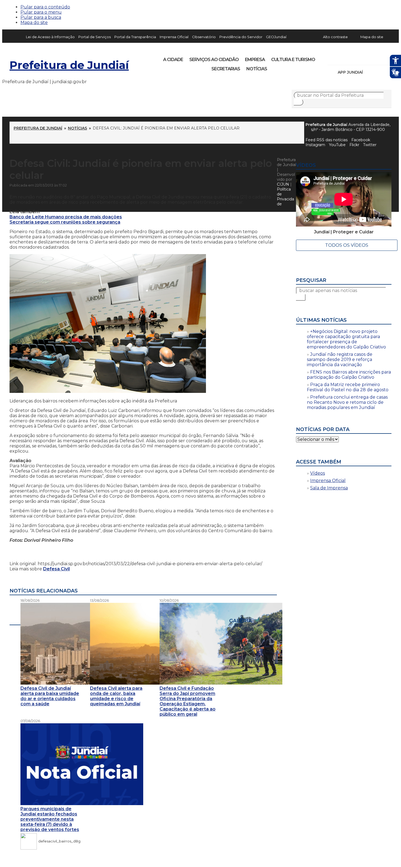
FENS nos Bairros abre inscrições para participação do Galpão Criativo (349, 374)
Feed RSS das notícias (327, 139)
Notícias (256, 68)
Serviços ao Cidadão (214, 59)
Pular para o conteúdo (45, 7)
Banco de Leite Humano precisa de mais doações (66, 216)
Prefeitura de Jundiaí (69, 65)
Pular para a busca (40, 17)
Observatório (204, 37)
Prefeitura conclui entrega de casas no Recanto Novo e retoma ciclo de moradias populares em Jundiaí (347, 402)
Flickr (379, 58)
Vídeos (317, 473)
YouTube (360, 58)
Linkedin (369, 58)
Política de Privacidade (285, 196)
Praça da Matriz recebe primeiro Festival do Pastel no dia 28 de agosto (347, 387)
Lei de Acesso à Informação (50, 37)
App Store (369, 72)
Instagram (342, 58)
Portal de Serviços (94, 37)
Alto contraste (335, 37)
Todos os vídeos (346, 245)
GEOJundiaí (276, 37)
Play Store (378, 72)
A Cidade (173, 59)
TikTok (351, 58)
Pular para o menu (41, 12)
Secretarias (225, 68)
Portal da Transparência (135, 37)
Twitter (369, 144)
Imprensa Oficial (174, 37)
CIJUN (283, 184)
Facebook (360, 139)
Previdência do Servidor (240, 37)
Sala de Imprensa (329, 487)
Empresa (255, 59)
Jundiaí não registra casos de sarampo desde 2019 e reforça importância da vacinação (339, 359)
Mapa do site (34, 22)
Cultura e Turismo (293, 59)
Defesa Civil (56, 568)
